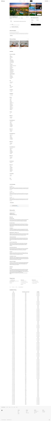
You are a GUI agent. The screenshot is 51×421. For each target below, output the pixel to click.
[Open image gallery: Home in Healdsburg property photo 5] (39, 12)
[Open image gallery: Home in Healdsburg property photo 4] (32, 12)
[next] (28, 39)
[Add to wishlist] (26, 17)
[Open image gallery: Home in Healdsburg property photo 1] (19, 9)
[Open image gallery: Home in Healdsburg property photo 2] (32, 6)
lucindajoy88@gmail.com (19, 271)
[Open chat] (49, 420)
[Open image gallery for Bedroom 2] (24, 44)
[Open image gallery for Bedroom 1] (14, 44)
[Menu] (49, 1)
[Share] (28, 17)
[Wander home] (1, 410)
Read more (22, 284)
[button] (33, 20)
